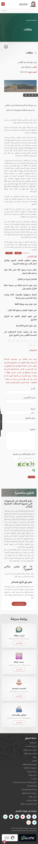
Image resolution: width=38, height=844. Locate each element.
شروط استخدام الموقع (29, 793)
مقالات (34, 757)
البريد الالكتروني (29, 397)
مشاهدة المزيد (19, 604)
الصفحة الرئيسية (31, 20)
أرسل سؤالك (32, 797)
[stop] (32, 95)
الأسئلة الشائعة (32, 786)
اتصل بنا (34, 779)
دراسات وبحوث (32, 771)
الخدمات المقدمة (31, 746)
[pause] (29, 95)
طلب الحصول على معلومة (28, 804)
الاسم (33, 388)
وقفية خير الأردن (31, 800)
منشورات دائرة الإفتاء (30, 768)
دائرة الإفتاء (33, 743)
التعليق (32, 429)
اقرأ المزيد (19, 643)
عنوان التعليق (30, 418)
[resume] (25, 95)
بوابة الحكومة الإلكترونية (29, 789)
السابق (18, 253)
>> (30, 345)
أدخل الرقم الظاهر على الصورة (24, 454)
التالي (9, 253)
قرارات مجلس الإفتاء (30, 753)
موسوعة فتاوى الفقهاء (30, 764)
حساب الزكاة (33, 775)
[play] (35, 95)
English (4, 10)
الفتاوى (34, 761)
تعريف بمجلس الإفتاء (30, 750)
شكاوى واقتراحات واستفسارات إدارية (25, 782)
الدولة (33, 409)
